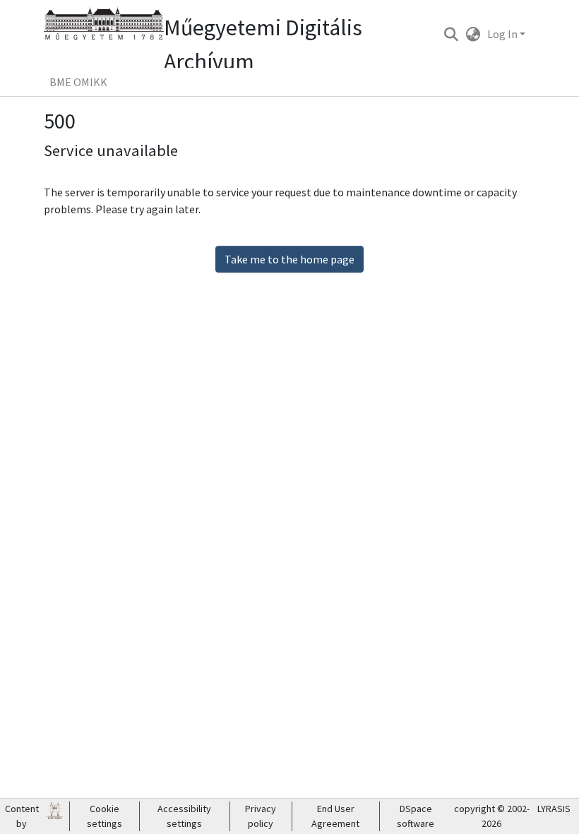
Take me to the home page (289, 259)
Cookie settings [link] (104, 816)
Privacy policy (260, 816)
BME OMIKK (78, 82)
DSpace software (415, 816)
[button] (451, 33)
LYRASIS (554, 808)
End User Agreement (335, 816)
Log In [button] (503, 34)
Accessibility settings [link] (184, 816)
